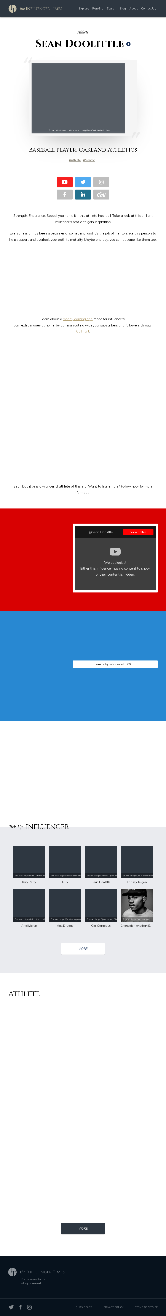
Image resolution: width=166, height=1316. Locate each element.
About (133, 8)
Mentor (90, 160)
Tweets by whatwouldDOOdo (115, 664)
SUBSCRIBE (36, 572)
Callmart (82, 331)
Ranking (97, 8)
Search (111, 8)
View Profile (138, 532)
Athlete (76, 160)
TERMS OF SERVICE (146, 1307)
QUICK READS (83, 1307)
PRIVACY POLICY (113, 1307)
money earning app (78, 319)
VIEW (36, 698)
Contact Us (148, 8)
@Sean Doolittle (101, 532)
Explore (84, 8)
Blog (123, 8)
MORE (83, 949)
